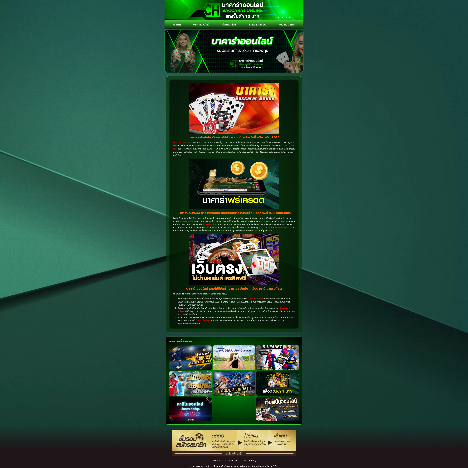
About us (232, 460)
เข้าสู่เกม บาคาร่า (286, 24)
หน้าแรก (177, 24)
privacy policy (249, 460)
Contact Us (217, 460)
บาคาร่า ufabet (244, 466)
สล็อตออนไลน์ (229, 24)
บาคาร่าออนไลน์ (201, 24)
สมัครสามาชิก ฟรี (257, 24)
